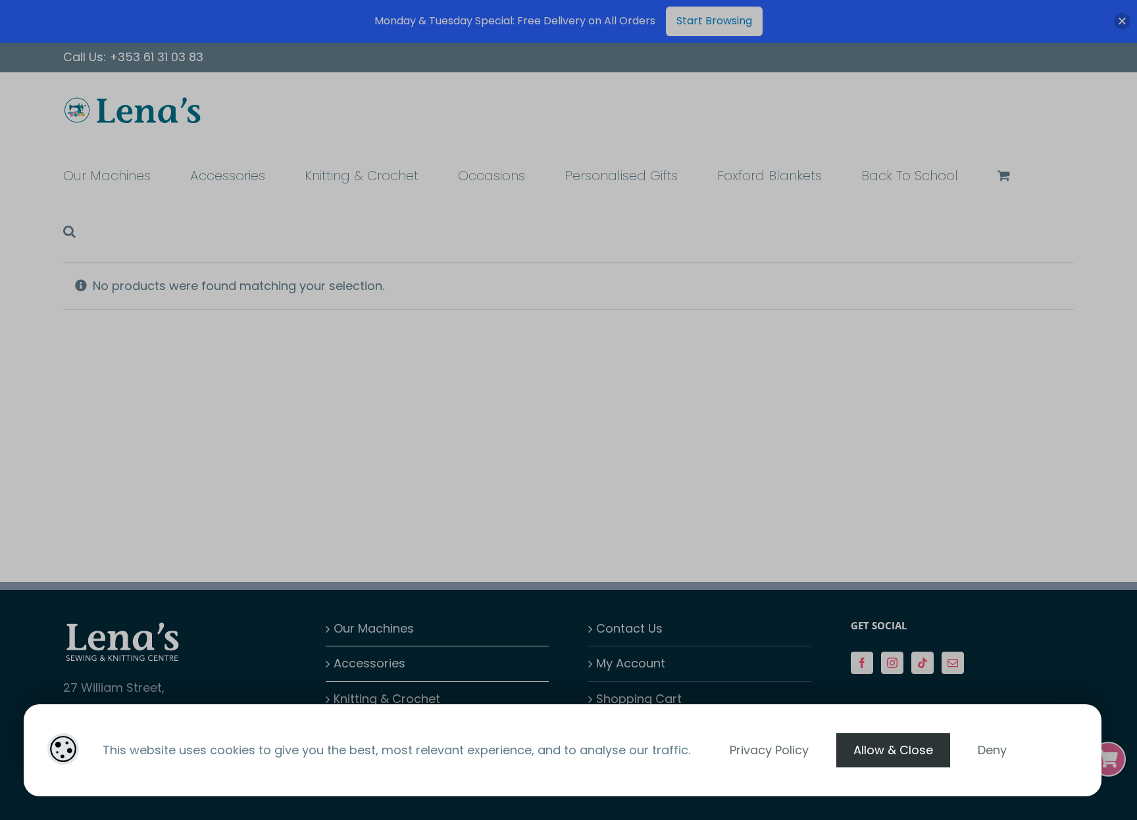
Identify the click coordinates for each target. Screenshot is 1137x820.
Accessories (369, 663)
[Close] (1122, 21)
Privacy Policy (769, 750)
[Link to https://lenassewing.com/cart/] (1108, 759)
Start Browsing (714, 20)
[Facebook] (862, 663)
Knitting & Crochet (387, 698)
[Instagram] (892, 663)
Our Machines (374, 628)
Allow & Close (893, 750)
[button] (69, 230)
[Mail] (953, 663)
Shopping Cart (639, 698)
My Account (630, 663)
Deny (992, 750)
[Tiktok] (922, 663)
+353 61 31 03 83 (156, 57)
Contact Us (629, 628)
